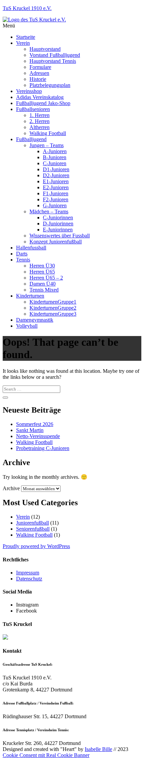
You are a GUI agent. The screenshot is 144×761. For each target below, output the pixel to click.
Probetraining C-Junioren (42, 448)
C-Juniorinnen (58, 217)
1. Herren (39, 115)
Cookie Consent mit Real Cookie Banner (46, 755)
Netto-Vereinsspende (38, 436)
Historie (37, 79)
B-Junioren (54, 157)
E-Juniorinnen (58, 229)
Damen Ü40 (42, 284)
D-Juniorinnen (58, 223)
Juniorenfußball (32, 523)
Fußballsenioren (33, 109)
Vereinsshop (29, 91)
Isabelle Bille (98, 749)
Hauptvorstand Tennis (52, 61)
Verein (23, 43)
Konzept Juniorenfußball (55, 241)
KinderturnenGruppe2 (52, 308)
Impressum (27, 572)
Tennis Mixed (44, 290)
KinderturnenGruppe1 (52, 302)
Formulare (40, 67)
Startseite (25, 37)
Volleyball (27, 326)
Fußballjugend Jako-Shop (43, 103)
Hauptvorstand (45, 49)
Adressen (39, 73)
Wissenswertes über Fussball (59, 235)
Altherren (39, 127)
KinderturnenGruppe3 (52, 314)
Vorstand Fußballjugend (54, 55)
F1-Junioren (55, 193)
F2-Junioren (55, 199)
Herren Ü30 (42, 265)
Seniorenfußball (33, 529)
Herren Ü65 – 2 (46, 278)
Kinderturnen (30, 296)
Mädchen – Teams (48, 211)
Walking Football (47, 133)
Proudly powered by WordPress (36, 546)
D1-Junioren (56, 169)
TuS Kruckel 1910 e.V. (27, 8)
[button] (72, 26)
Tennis (23, 259)
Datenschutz (29, 578)
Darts (21, 253)
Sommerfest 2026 (34, 424)
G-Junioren (55, 205)
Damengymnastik (34, 320)
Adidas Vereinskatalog (40, 97)
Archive (11, 488)
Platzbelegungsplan (49, 85)
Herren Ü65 (42, 272)
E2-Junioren (56, 187)
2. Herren (39, 121)
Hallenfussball (31, 247)
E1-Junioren (56, 181)
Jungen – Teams (46, 145)
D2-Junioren (56, 175)
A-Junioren (55, 151)
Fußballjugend (31, 139)
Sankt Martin (30, 430)
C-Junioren (54, 163)
